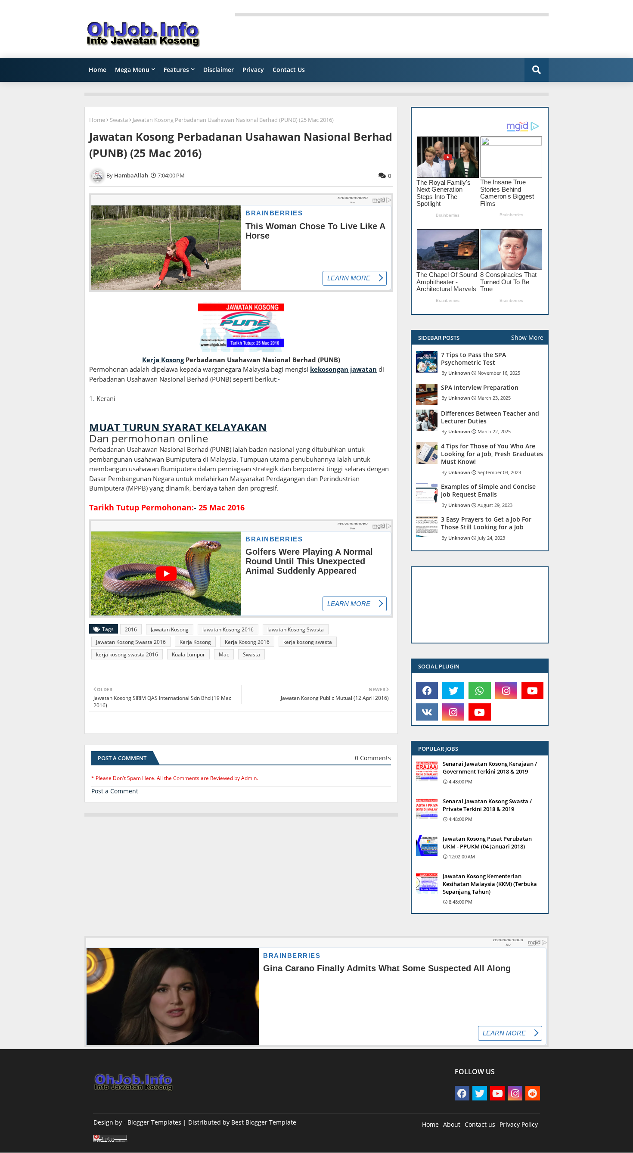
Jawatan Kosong (170, 629)
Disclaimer (218, 69)
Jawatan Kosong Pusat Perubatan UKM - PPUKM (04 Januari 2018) (487, 842)
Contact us (480, 1124)
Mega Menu (132, 69)
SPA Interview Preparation (479, 388)
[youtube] (532, 690)
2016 (131, 629)
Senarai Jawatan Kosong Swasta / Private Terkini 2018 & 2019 (487, 805)
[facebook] (427, 690)
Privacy (253, 69)
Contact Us (289, 69)
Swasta (119, 120)
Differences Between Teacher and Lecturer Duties (490, 417)
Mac (224, 654)
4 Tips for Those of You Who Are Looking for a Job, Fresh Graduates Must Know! (492, 454)
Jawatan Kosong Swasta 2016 (131, 642)
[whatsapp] (479, 690)
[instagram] (506, 690)
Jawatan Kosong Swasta (295, 629)
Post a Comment (114, 791)
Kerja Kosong (195, 642)
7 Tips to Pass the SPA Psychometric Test (473, 359)
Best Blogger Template (263, 1122)
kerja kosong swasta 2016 (127, 654)
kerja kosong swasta (307, 642)
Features (176, 69)
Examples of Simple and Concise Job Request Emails (488, 490)
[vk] (427, 712)
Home (97, 69)
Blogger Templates (154, 1122)
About (451, 1124)
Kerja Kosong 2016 (247, 642)
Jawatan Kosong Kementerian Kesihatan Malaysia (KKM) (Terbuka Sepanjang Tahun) (490, 883)
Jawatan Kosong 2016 (228, 629)
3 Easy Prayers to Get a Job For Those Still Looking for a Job (486, 523)
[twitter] (453, 690)
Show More (527, 337)
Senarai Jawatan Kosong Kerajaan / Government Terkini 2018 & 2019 (490, 767)
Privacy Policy (519, 1124)
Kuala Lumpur (188, 654)
